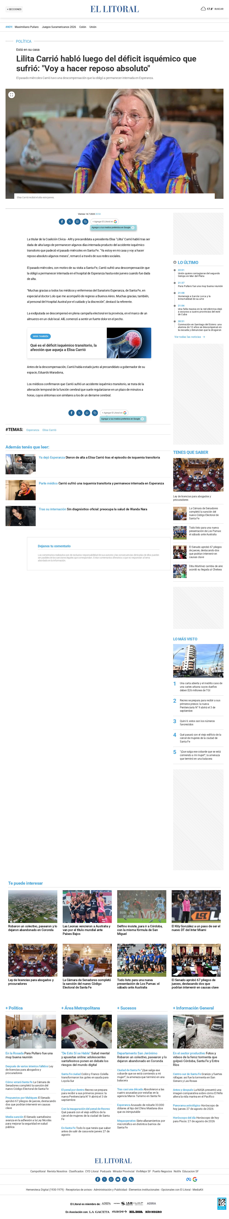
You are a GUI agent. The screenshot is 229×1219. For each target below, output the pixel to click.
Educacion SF (190, 1171)
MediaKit (198, 1189)
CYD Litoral (92, 1171)
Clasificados (76, 1171)
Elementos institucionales (144, 1189)
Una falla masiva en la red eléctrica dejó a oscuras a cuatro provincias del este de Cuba (200, 310)
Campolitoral (38, 1171)
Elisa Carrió (49, 430)
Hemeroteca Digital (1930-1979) (45, 1189)
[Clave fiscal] (221, 1208)
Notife (177, 1171)
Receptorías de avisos (79, 1189)
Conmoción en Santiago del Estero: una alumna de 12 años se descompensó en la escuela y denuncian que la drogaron (200, 325)
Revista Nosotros (57, 1171)
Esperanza (32, 430)
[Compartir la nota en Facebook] (62, 222)
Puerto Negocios (162, 1171)
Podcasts (105, 1171)
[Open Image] (11, 94)
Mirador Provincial (123, 1171)
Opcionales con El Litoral (176, 1189)
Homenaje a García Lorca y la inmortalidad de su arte (194, 296)
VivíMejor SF (143, 1171)
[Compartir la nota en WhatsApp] (77, 222)
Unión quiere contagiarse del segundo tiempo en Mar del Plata (199, 273)
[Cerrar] (132, 227)
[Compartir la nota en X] (70, 222)
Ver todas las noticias (188, 336)
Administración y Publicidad (110, 1189)
